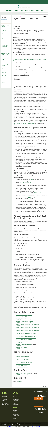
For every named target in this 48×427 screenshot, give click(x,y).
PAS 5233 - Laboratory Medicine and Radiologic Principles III (27, 330)
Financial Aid (4, 403)
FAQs (3, 401)
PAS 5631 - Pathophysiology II (22, 347)
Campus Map (23, 2)
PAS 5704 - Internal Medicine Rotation (23, 354)
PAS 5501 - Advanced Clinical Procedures (24, 342)
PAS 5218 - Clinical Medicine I (21, 325)
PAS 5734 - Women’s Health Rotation (23, 359)
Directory (17, 2)
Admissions (4, 399)
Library (14, 418)
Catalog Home (4, 22)
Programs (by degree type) (5, 59)
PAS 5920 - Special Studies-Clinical (22, 374)
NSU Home (12, 2)
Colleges (14, 411)
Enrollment (15, 401)
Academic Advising (16, 396)
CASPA (31, 179)
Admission (4, 33)
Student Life (4, 72)
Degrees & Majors (16, 416)
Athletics (32, 10)
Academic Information (6, 41)
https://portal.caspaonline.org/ (25, 182)
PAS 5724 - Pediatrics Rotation (22, 357)
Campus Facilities (5, 75)
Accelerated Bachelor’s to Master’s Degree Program (6, 64)
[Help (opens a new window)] (46, 16)
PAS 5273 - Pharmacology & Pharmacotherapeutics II (26, 335)
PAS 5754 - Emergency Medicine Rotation (24, 362)
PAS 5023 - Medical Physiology (22, 318)
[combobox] (36, 14)
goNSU (27, 2)
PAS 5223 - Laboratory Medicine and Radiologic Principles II (27, 327)
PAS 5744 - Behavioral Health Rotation (23, 361)
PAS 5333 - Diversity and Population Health (24, 341)
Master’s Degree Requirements (5, 46)
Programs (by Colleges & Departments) (6, 54)
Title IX (8, 424)
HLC (12, 424)
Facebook (36, 396)
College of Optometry (6, 86)
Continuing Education (17, 412)
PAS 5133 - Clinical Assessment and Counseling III (25, 322)
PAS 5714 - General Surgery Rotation (23, 356)
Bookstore (15, 410)
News (42, 10)
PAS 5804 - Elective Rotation (21, 365)
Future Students (9, 10)
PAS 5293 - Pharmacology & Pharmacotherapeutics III (26, 336)
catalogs (9, 426)
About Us (4, 397)
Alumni (26, 10)
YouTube (43, 396)
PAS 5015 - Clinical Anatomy (21, 316)
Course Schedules (16, 415)
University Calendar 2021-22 (5, 26)
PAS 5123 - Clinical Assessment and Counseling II (25, 321)
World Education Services (39, 192)
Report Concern (17, 424)
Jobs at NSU (9, 423)
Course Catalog (16, 414)
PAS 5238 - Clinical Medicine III (22, 331)
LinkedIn (45, 396)
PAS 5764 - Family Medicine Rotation (23, 364)
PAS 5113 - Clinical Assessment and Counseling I (25, 319)
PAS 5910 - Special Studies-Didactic (23, 373)
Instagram (41, 396)
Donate (37, 10)
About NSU (4, 30)
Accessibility (3, 424)
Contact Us (3, 423)
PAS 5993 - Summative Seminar (22, 367)
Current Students (19, 10)
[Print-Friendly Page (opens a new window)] (45, 16)
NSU (24, 6)
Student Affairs (15, 404)
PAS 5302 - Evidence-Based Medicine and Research (26, 338)
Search (35, 2)
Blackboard (15, 397)
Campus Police (28, 423)
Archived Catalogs (5, 79)
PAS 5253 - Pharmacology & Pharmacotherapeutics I (26, 333)
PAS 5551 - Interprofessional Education (23, 344)
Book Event (15, 423)
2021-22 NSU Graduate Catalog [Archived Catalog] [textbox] (33, 13)
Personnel (4, 82)
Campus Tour (4, 400)
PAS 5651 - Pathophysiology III (22, 348)
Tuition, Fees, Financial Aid (6, 38)
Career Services (16, 399)
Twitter (38, 396)
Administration (21, 423)
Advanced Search (4, 19)
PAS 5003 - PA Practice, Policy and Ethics (24, 315)
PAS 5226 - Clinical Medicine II (22, 328)
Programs (20, 22)
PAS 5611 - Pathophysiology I (21, 345)
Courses (3, 68)
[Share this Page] (44, 16)
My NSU (31, 2)
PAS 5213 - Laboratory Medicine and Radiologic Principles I (27, 324)
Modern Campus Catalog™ (36, 426)
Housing (14, 403)
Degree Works (15, 400)
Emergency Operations (36, 423)
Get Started (4, 396)
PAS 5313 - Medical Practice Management (24, 339)
